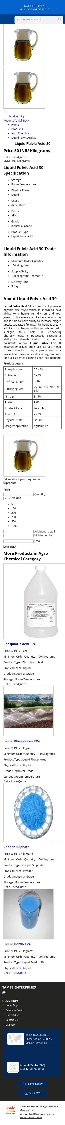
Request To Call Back (16, 120)
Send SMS (34, 1093)
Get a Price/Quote (15, 157)
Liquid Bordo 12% (17, 944)
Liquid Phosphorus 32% (22, 741)
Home (15, 124)
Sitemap (10, 1024)
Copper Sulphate (16, 847)
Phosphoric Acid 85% (20, 644)
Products (17, 129)
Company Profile (15, 1010)
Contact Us (12, 1019)
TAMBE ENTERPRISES (35, 7)
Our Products (13, 1015)
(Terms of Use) (27, 1110)
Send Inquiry (16, 116)
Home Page (12, 1005)
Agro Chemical (20, 133)
